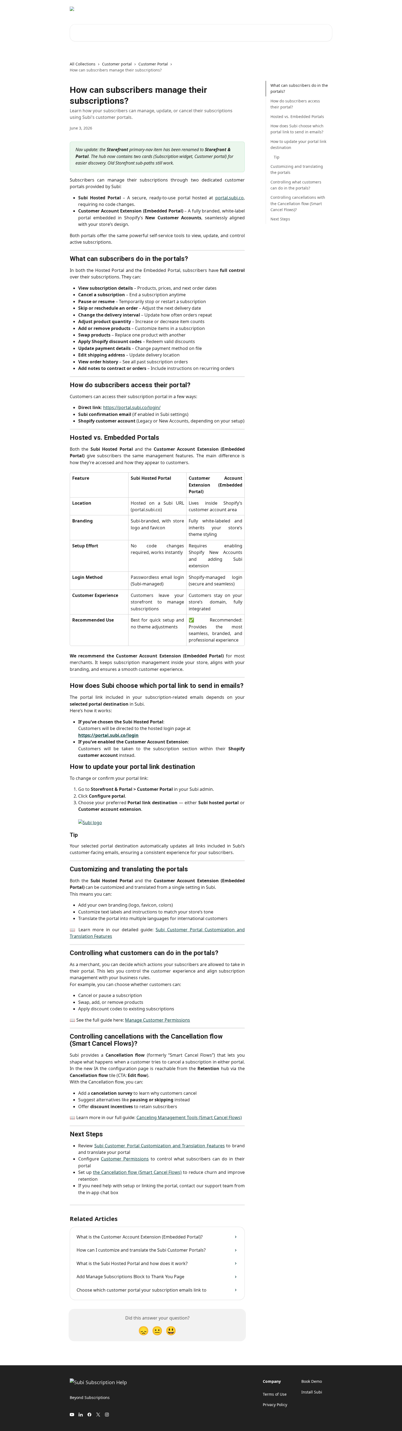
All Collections (82, 64)
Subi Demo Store (293, 9)
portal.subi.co (229, 198)
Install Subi (259, 9)
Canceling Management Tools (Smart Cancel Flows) (189, 1117)
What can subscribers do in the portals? (299, 88)
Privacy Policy (275, 1404)
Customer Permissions (125, 1159)
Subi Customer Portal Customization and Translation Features (159, 1146)
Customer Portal (153, 64)
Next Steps (280, 219)
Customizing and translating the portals (296, 169)
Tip (276, 156)
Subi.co (322, 9)
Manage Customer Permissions (157, 1020)
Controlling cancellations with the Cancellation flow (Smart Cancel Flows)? (297, 203)
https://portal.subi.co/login (108, 735)
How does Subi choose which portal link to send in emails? (297, 128)
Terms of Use (275, 1394)
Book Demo (311, 1381)
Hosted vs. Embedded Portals (297, 116)
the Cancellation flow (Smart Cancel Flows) (137, 1172)
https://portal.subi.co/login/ (132, 407)
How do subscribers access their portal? (295, 104)
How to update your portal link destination (298, 144)
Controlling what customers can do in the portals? (295, 184)
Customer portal (117, 64)
